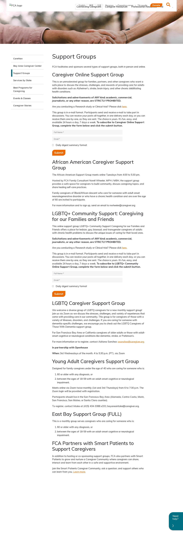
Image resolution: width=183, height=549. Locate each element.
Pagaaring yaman (125, 5)
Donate (156, 5)
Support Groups (21, 73)
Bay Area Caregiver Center (27, 65)
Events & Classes (22, 98)
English (82, 5)
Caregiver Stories (22, 105)
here (124, 106)
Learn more (79, 471)
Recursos (109, 5)
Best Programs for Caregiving (22, 89)
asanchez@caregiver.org (131, 341)
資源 (91, 5)
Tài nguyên (142, 5)
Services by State (22, 80)
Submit (58, 152)
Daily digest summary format (70, 145)
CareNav (18, 58)
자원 (99, 5)
